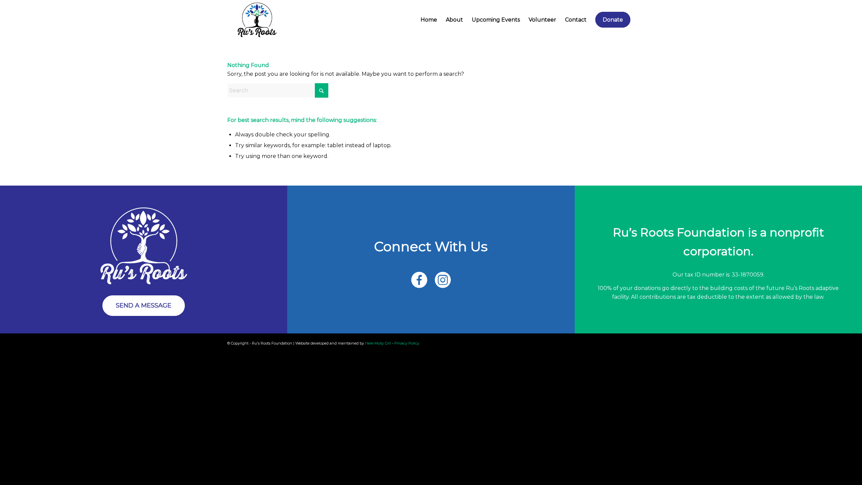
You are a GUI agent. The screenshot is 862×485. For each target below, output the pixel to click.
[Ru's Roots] (257, 19)
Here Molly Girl (378, 343)
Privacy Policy (406, 343)
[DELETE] (143, 245)
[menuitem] (428, 19)
